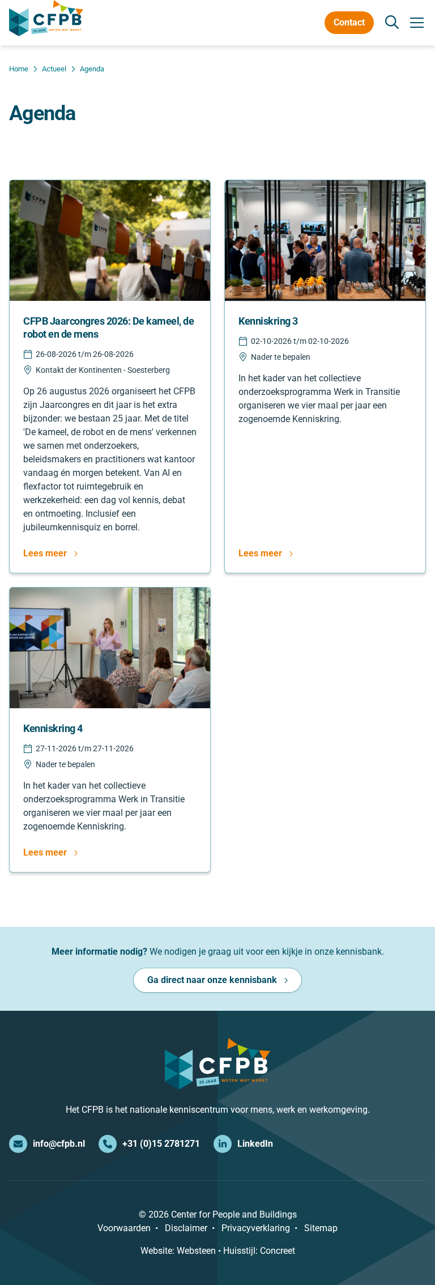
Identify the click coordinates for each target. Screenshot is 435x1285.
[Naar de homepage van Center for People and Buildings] (46, 18)
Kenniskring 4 (53, 728)
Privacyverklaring (255, 1228)
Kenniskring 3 (268, 321)
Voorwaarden (124, 1228)
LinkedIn (255, 1143)
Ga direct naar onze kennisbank (212, 980)
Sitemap (321, 1228)
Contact (349, 22)
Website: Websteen (178, 1250)
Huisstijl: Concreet (259, 1250)
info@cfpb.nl (59, 1143)
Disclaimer (186, 1228)
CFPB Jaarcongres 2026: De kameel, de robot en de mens (108, 327)
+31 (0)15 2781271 (161, 1143)
